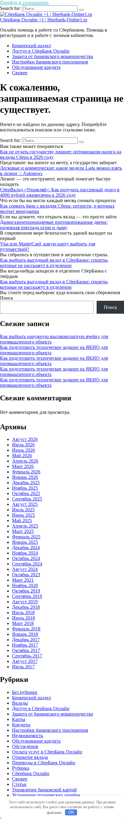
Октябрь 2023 (26, 574)
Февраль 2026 (26, 471)
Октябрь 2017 (26, 650)
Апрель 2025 (25, 525)
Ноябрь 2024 (25, 553)
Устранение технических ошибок (46, 795)
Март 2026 (23, 466)
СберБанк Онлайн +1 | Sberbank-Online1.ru (43, 19)
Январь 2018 (25, 634)
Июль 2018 (23, 612)
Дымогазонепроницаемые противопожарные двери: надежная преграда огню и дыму (53, 225)
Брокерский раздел (31, 45)
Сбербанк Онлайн (30, 773)
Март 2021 (23, 580)
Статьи (19, 784)
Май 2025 (22, 520)
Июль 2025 (23, 509)
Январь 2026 (25, 477)
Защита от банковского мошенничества (52, 56)
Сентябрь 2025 (27, 498)
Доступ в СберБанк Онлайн (41, 51)
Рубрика (20, 768)
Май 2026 (22, 455)
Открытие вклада (30, 757)
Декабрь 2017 (26, 639)
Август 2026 (25, 439)
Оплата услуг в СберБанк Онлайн (47, 751)
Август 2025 (25, 504)
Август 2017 (25, 661)
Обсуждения (25, 746)
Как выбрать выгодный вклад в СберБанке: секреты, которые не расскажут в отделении (54, 262)
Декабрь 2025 (26, 482)
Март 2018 (23, 623)
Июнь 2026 (23, 450)
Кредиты (21, 724)
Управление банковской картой (44, 789)
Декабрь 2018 (26, 607)
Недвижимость (27, 735)
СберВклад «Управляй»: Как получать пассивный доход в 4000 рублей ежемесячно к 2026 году (59, 192)
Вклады (20, 703)
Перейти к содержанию (24, 2)
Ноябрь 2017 (25, 645)
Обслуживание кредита (36, 67)
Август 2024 (25, 569)
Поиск (6, 297)
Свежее (19, 72)
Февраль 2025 (26, 536)
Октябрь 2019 (26, 590)
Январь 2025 (25, 542)
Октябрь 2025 (26, 493)
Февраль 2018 (26, 628)
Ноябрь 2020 (25, 585)
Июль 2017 (23, 666)
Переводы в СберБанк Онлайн (43, 762)
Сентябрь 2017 (27, 655)
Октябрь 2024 (26, 558)
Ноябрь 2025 (25, 488)
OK (71, 812)
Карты (18, 719)
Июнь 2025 (23, 515)
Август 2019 (25, 601)
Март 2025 (23, 531)
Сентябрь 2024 (27, 563)
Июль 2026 (23, 444)
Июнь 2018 (23, 617)
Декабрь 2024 (26, 547)
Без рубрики (24, 692)
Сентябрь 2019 (27, 596)
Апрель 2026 (25, 460)
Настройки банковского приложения (50, 61)
